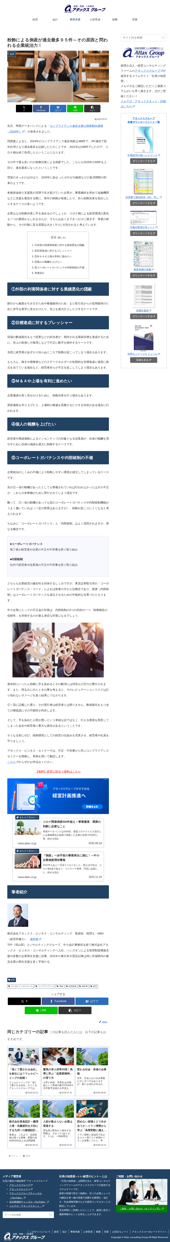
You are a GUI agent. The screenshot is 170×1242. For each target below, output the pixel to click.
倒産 (61, 986)
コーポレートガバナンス (22, 986)
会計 (64, 1231)
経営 (13, 980)
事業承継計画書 (142, 269)
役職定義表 (142, 310)
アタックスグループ (147, 70)
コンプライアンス (46, 986)
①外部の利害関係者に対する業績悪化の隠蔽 (59, 245)
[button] (92, 108)
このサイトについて (40, 1231)
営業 (106, 1231)
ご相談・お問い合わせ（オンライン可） (140, 1208)
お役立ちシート (120, 1231)
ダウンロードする (142, 161)
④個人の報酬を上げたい (48, 261)
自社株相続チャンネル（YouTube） (27, 1201)
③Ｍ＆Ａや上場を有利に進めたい (53, 256)
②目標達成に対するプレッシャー (53, 250)
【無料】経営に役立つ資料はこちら (58, 771)
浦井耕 (34, 939)
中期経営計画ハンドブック (142, 155)
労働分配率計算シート (142, 227)
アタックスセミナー (19, 1189)
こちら (11, 762)
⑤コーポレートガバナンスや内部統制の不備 (59, 267)
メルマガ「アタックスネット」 (25, 1206)
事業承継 (75, 1231)
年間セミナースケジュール (142, 354)
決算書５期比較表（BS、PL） (142, 197)
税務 (98, 1231)
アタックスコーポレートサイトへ (149, 1231)
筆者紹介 (39, 273)
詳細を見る (142, 360)
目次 (53, 237)
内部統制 (72, 986)
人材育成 (87, 1231)
